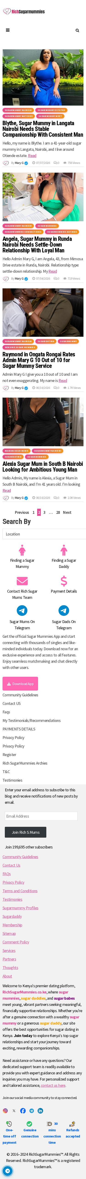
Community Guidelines (20, 694)
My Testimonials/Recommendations (32, 720)
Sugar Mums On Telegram (22, 624)
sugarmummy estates (51, 110)
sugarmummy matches (19, 116)
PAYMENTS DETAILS (19, 729)
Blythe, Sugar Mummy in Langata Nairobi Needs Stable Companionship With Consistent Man (43, 129)
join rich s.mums (25, 832)
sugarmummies (47, 225)
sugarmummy (68, 341)
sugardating (46, 341)
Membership (12, 925)
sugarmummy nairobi (18, 110)
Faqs (6, 712)
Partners (9, 959)
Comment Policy (16, 942)
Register (9, 754)
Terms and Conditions (20, 890)
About (7, 976)
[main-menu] (7, 30)
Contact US (12, 703)
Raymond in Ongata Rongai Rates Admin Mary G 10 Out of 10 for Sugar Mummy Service (39, 360)
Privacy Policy (13, 737)
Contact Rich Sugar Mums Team (22, 594)
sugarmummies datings (62, 231)
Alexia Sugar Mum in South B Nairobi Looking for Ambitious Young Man (43, 467)
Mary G (19, 163)
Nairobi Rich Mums (16, 450)
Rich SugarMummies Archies (25, 763)
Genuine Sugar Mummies (20, 347)
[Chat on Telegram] (7, 1171)
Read (32, 155)
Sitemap (9, 933)
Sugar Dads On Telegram (63, 624)
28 (58, 512)
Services (9, 950)
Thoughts (10, 967)
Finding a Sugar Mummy (22, 563)
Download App (22, 683)
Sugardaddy (12, 916)
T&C (6, 771)
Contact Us (11, 865)
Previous (22, 512)
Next (67, 512)
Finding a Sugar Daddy (64, 563)
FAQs (7, 873)
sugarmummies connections (23, 231)
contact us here (53, 1085)
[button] (26, 163)
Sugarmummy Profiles (21, 907)
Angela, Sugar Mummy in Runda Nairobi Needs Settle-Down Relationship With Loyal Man (37, 245)
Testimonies (12, 780)
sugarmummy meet (50, 116)
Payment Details (64, 591)
